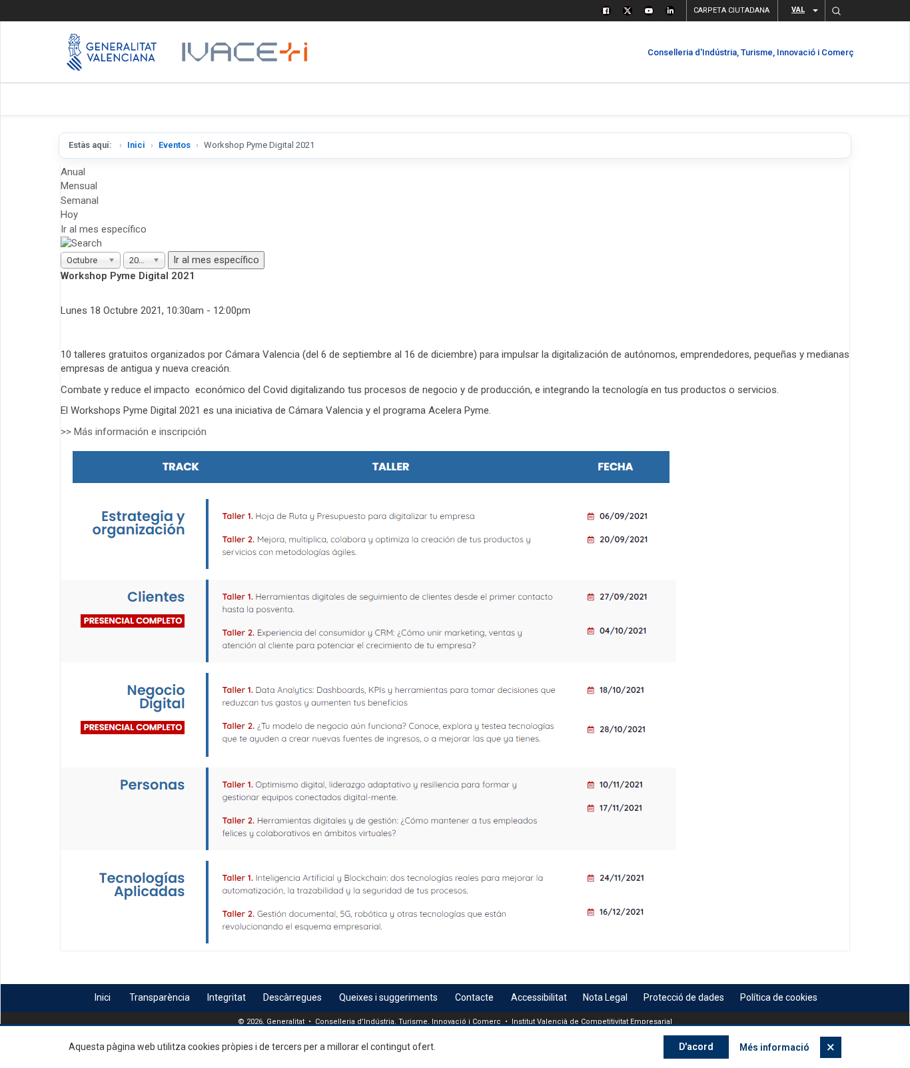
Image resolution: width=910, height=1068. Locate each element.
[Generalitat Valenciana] (112, 52)
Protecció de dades (684, 997)
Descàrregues (292, 997)
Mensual (79, 186)
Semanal (80, 201)
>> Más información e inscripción (134, 432)
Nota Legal (605, 997)
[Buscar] (81, 243)
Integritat (226, 997)
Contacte (474, 997)
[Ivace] (243, 52)
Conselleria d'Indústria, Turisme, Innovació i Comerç (751, 52)
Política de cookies (778, 997)
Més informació (774, 1047)
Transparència (159, 997)
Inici (136, 145)
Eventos (175, 145)
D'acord (696, 1046)
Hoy (69, 215)
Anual (73, 172)
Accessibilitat (539, 997)
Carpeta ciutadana (731, 10)
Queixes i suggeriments (388, 997)
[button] (836, 10)
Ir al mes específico (104, 229)
